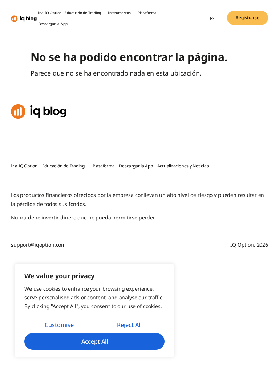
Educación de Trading (83, 12)
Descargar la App (53, 23)
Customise (59, 325)
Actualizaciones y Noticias (183, 166)
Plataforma (147, 12)
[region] (94, 310)
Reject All (129, 325)
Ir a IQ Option (49, 12)
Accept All (94, 341)
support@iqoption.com (38, 244)
